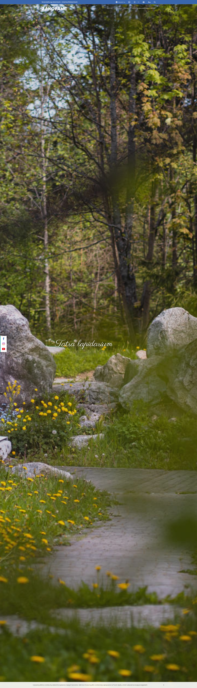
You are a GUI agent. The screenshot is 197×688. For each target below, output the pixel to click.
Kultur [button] (109, 8)
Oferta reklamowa (140, 8)
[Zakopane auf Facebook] (3, 339)
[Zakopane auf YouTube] (3, 349)
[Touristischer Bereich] (54, 8)
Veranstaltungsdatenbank (51, 2)
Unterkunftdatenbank (69, 2)
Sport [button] (126, 8)
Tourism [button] (118, 8)
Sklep (153, 8)
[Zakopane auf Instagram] (3, 344)
